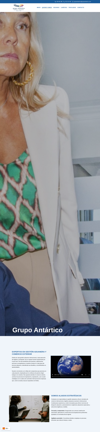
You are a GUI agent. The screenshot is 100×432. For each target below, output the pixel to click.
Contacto (80, 7)
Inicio (38, 7)
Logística (64, 7)
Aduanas (56, 7)
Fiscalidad (72, 7)
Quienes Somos (47, 7)
